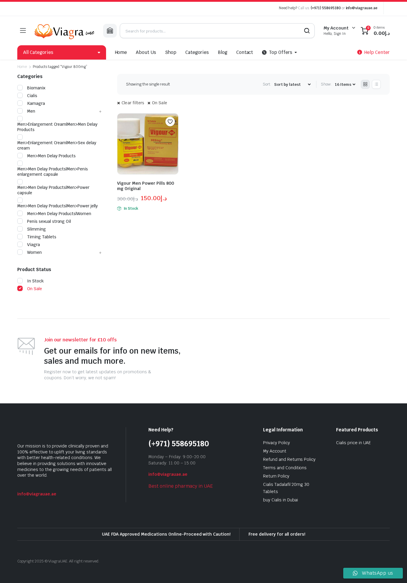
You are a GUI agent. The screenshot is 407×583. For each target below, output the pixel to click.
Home (121, 52)
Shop (170, 52)
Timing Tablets (41, 237)
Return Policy (276, 476)
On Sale (159, 102)
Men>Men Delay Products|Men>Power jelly (57, 206)
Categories (197, 52)
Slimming (36, 229)
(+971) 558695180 (326, 8)
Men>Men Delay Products (51, 155)
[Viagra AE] (64, 30)
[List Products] (376, 84)
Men (31, 111)
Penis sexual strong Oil (49, 221)
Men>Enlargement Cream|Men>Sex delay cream (56, 145)
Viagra (33, 244)
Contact (244, 52)
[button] (170, 122)
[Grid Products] (365, 84)
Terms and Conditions (285, 467)
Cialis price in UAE (353, 442)
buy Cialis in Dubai (280, 500)
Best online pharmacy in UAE (180, 486)
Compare (173, 133)
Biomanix (36, 88)
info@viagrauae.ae (362, 8)
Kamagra (36, 103)
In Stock (35, 281)
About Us (146, 52)
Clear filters (133, 102)
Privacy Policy (276, 442)
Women (34, 252)
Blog (222, 52)
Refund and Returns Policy (289, 459)
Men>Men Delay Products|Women (59, 213)
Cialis (32, 95)
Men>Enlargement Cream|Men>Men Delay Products (57, 127)
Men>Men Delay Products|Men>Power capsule (53, 190)
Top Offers (280, 52)
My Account (274, 451)
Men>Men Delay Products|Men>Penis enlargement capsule (52, 171)
